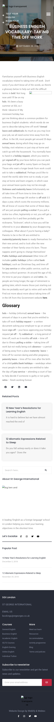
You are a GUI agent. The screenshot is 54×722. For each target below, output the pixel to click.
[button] (48, 14)
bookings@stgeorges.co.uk (16, 616)
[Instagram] (27, 536)
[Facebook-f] (21, 536)
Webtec (41, 711)
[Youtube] (38, 536)
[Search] (46, 470)
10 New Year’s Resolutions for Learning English (23, 409)
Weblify (31, 711)
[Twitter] (32, 536)
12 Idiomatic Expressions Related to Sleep (21, 573)
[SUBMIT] (47, 682)
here (45, 297)
